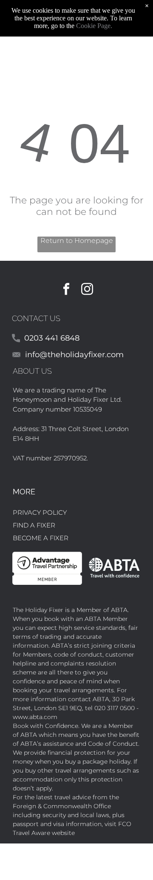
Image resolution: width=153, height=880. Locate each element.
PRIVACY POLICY (40, 512)
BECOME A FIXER (40, 538)
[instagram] (87, 289)
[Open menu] (143, 48)
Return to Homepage (76, 241)
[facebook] (66, 289)
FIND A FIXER (34, 525)
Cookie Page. (94, 25)
